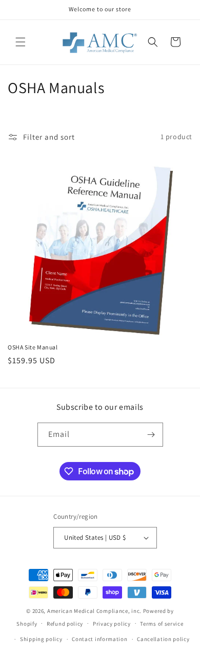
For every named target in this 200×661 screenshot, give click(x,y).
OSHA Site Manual (33, 347)
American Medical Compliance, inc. (94, 610)
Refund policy (65, 623)
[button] (20, 42)
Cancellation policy (163, 639)
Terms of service (161, 623)
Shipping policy (41, 639)
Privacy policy (112, 623)
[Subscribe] (151, 435)
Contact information (99, 639)
